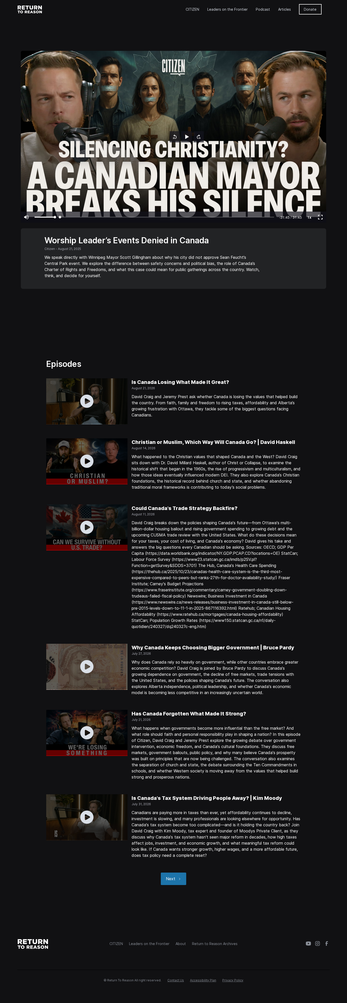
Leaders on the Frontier (227, 9)
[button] (175, 136)
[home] (30, 9)
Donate (310, 9)
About (181, 943)
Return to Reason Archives (215, 943)
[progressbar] (290, 217)
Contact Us (175, 980)
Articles (284, 9)
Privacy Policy (232, 980)
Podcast (263, 9)
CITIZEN (192, 9)
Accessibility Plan (203, 980)
